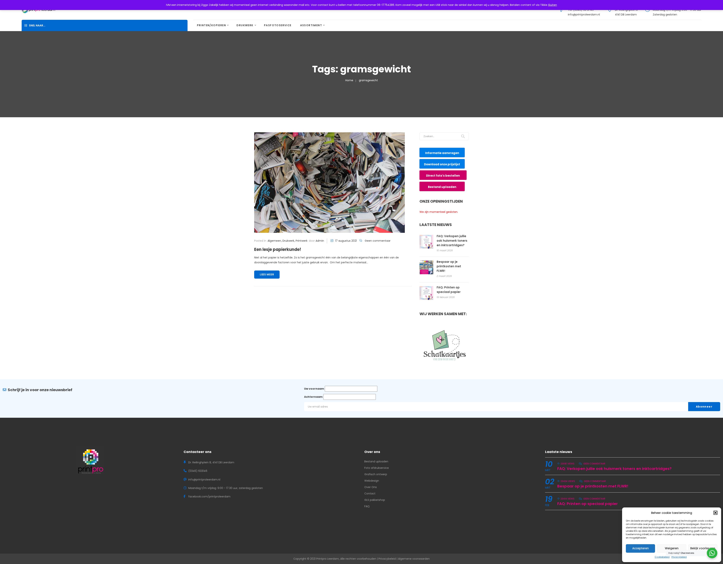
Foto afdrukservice (376, 468)
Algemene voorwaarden (414, 559)
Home (349, 80)
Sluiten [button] (552, 5)
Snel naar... (37, 25)
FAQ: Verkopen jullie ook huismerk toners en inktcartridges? (452, 240)
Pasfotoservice (277, 25)
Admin (320, 241)
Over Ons (370, 487)
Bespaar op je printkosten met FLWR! (449, 266)
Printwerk (301, 241)
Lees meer (267, 274)
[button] (715, 513)
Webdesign (371, 481)
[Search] (463, 136)
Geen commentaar (377, 241)
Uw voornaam (314, 389)
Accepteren (640, 548)
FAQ (367, 506)
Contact (369, 493)
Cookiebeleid (662, 557)
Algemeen (274, 241)
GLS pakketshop (374, 500)
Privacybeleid (679, 557)
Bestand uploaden (376, 461)
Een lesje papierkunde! (277, 249)
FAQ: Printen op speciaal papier (587, 503)
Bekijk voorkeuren (702, 548)
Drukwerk (244, 25)
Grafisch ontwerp (375, 474)
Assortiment (311, 25)
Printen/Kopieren (211, 25)
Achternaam (313, 397)
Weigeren (672, 548)
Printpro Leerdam (327, 559)
